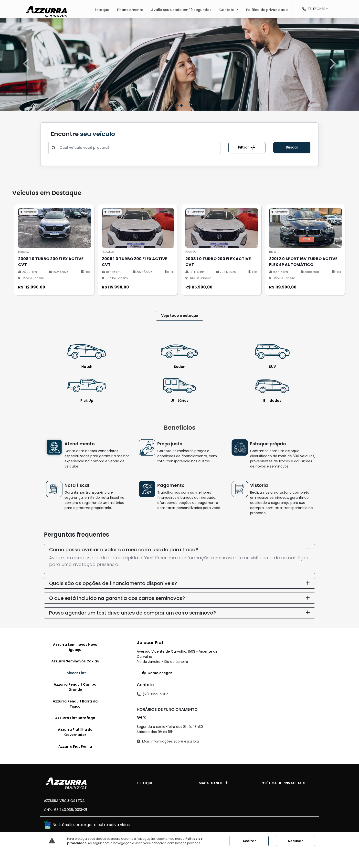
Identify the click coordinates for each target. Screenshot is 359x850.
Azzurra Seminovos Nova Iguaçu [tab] (75, 647)
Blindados (272, 400)
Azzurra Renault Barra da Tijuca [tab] (75, 704)
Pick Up (86, 400)
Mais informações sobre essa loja (170, 741)
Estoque (102, 9)
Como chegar (160, 672)
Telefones (316, 8)
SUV (272, 366)
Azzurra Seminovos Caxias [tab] (75, 661)
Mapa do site (211, 783)
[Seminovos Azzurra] (46, 11)
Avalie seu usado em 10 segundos (181, 9)
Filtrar (244, 147)
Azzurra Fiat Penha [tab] (75, 746)
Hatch (86, 366)
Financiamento (130, 9)
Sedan (179, 366)
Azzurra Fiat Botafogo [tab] (75, 717)
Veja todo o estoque (179, 315)
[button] (27, 64)
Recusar (295, 841)
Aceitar (249, 841)
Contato (227, 9)
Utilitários (179, 400)
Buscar (292, 147)
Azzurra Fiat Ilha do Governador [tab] (75, 732)
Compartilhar (30, 212)
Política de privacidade (267, 9)
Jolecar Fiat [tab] (75, 672)
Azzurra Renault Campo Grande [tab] (75, 687)
